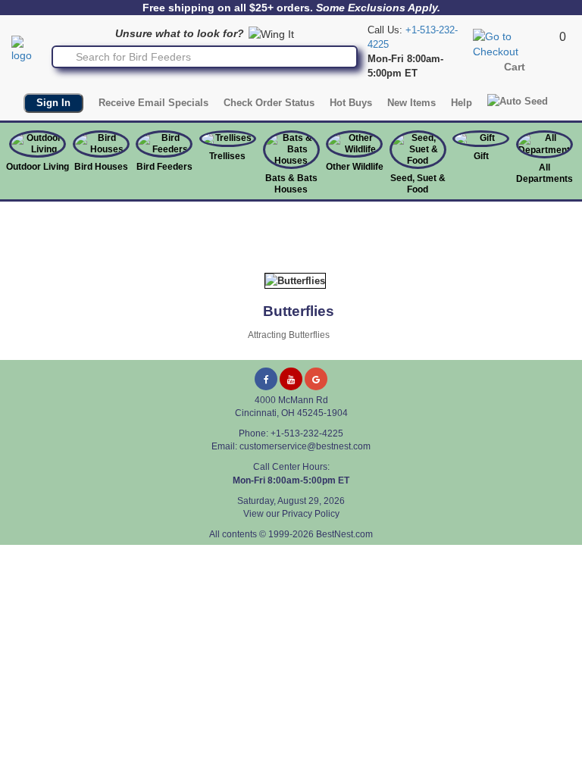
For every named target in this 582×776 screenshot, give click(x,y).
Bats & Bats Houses (291, 184)
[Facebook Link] (266, 379)
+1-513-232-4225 (307, 433)
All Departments (544, 173)
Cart (514, 67)
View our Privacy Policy (291, 513)
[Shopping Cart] (514, 43)
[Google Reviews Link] (316, 379)
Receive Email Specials (153, 102)
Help (461, 102)
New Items (411, 102)
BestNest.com (344, 534)
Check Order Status (269, 102)
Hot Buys (351, 102)
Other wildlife (354, 166)
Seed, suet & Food (418, 184)
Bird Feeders (164, 166)
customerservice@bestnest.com (305, 446)
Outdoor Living (37, 166)
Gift (481, 156)
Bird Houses (101, 166)
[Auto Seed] (517, 101)
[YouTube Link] (291, 379)
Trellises (227, 156)
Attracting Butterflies (289, 335)
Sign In (53, 102)
